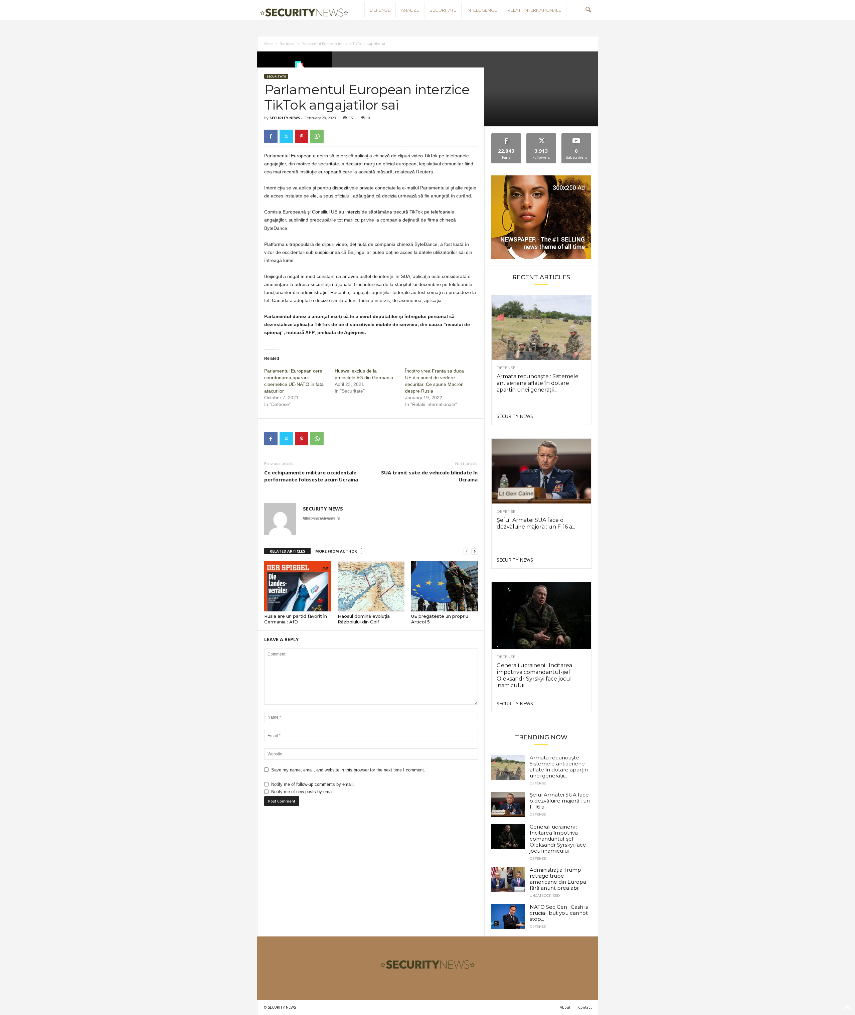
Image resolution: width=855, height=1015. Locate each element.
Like (506, 135)
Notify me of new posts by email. (303, 791)
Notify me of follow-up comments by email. (312, 784)
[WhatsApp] (317, 136)
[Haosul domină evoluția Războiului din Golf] (371, 586)
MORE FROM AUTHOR (336, 551)
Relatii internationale (534, 10)
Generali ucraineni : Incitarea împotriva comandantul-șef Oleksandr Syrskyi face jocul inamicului (534, 675)
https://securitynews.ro (321, 518)
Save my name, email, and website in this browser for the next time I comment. (348, 769)
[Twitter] (286, 136)
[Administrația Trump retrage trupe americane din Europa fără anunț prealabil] (508, 879)
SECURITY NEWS (285, 117)
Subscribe (576, 135)
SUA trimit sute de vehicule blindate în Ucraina (429, 476)
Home (268, 43)
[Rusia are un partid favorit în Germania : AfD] (297, 586)
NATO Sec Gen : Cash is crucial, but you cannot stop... (559, 913)
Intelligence (482, 10)
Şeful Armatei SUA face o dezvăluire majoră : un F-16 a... (536, 523)
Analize (410, 10)
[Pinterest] (301, 136)
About (565, 1007)
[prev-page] (466, 551)
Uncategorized (545, 895)
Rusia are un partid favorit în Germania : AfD (295, 618)
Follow (541, 135)
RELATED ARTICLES (287, 551)
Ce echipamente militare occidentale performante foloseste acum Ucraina (311, 476)
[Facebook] (271, 136)
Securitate (443, 10)
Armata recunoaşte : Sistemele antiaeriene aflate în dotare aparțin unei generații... (537, 383)
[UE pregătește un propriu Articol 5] (444, 586)
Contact (585, 1007)
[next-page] (474, 551)
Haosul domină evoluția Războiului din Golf (364, 618)
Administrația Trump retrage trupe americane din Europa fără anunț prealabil (558, 879)
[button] (588, 10)
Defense (380, 10)
